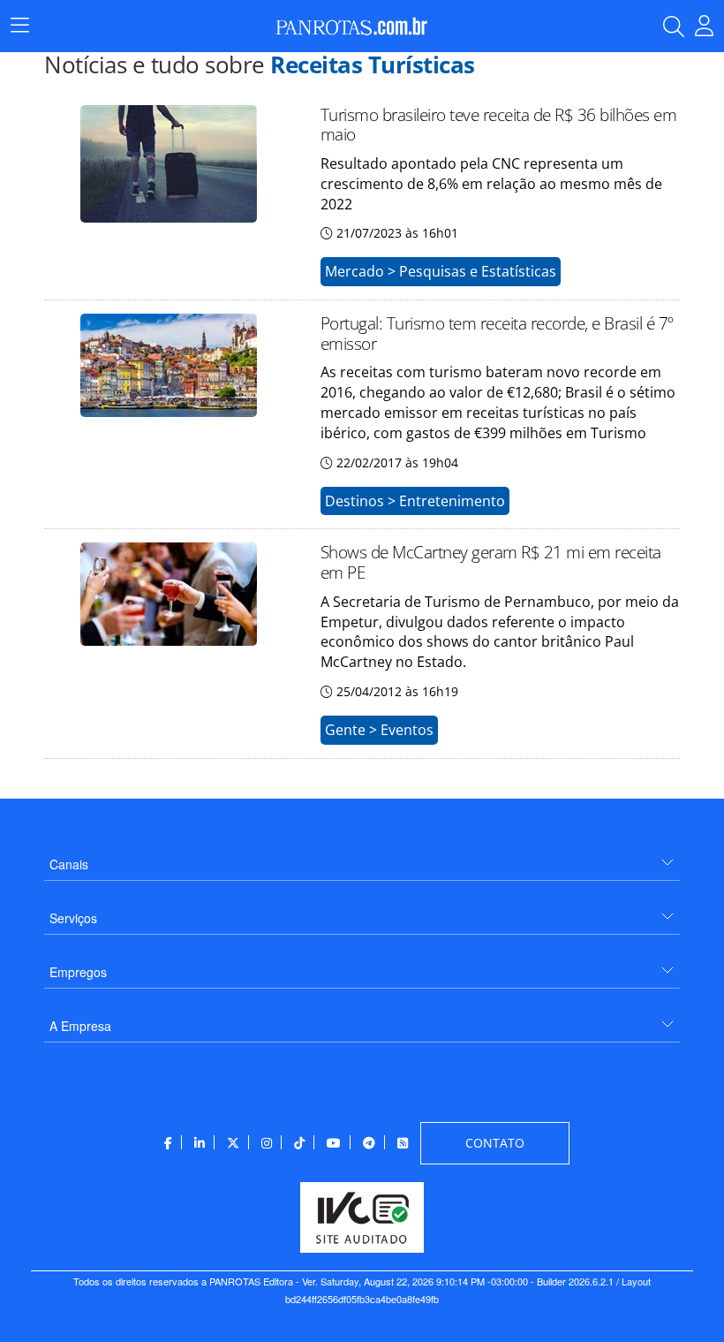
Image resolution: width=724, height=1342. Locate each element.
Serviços (73, 918)
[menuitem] (362, 857)
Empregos (78, 972)
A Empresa (80, 1026)
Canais (68, 864)
